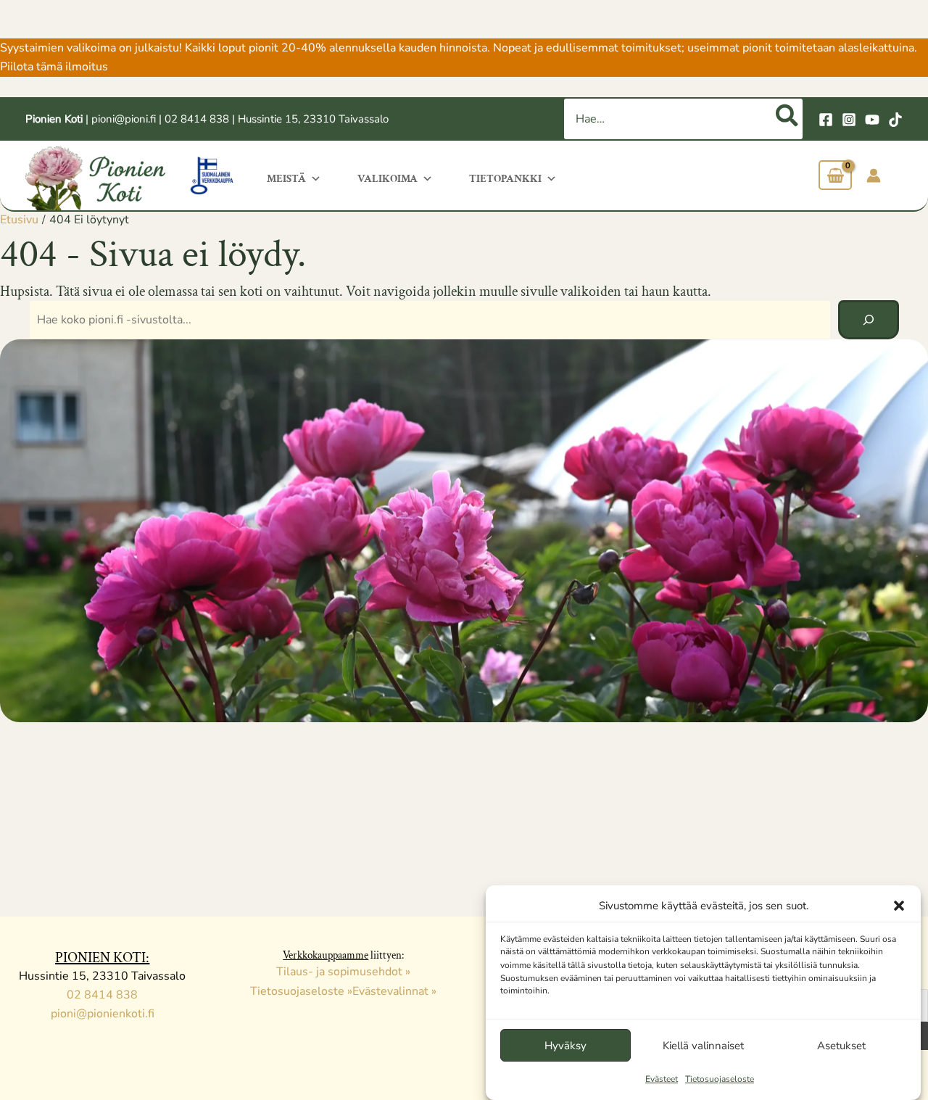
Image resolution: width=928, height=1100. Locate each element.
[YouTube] (872, 119)
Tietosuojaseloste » (301, 991)
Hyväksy (565, 1045)
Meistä (286, 179)
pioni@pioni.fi (123, 119)
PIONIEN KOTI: (102, 957)
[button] (899, 905)
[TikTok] (895, 119)
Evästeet (661, 1079)
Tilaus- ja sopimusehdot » (343, 972)
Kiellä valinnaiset (703, 1045)
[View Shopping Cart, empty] (835, 175)
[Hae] (788, 119)
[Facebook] (826, 119)
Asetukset (841, 1045)
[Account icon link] (873, 175)
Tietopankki (505, 179)
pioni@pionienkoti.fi (102, 1014)
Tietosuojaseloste (719, 1079)
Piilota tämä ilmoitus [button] (54, 67)
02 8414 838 (197, 119)
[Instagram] (849, 119)
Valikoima (387, 179)
